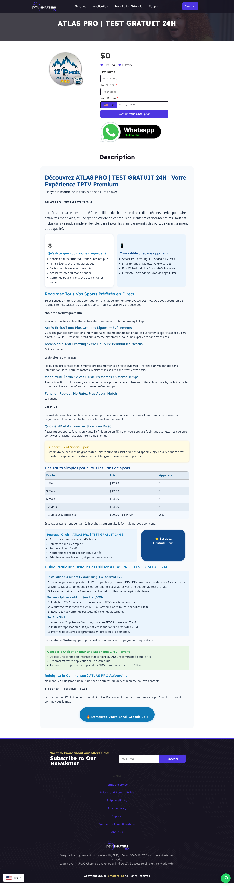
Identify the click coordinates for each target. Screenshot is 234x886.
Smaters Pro (116, 875)
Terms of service (117, 784)
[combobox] (109, 105)
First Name (107, 71)
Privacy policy (117, 808)
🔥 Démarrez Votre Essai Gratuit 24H (117, 717)
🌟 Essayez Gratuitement (163, 545)
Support (154, 6)
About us (80, 6)
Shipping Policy (117, 800)
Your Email (107, 85)
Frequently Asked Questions (117, 824)
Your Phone (108, 98)
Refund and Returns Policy (117, 792)
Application (100, 6)
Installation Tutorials (128, 6)
